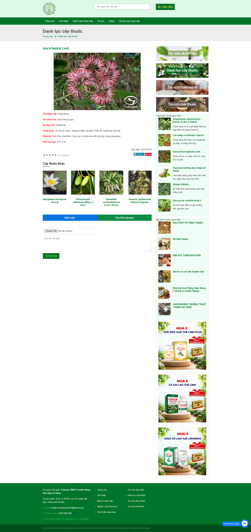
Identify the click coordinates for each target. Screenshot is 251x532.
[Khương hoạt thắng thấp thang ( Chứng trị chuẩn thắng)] (164, 293)
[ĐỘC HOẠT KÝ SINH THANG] (164, 228)
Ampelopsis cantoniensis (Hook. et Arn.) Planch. (186, 120)
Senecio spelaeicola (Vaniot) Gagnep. (140, 201)
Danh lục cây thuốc (68, 36)
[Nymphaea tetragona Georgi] (55, 196)
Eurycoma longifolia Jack (186, 151)
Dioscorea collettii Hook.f (187, 200)
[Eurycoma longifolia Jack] (164, 157)
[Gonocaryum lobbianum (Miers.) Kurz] (83, 196)
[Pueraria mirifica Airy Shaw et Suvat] (164, 173)
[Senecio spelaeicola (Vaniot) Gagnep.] (140, 196)
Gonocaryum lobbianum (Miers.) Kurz (83, 202)
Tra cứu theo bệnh (136, 501)
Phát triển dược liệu (106, 512)
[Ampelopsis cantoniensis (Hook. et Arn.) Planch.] (164, 124)
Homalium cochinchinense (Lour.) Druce (111, 202)
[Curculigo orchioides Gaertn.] (164, 140)
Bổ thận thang (180, 239)
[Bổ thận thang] (164, 244)
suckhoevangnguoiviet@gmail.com (67, 507)
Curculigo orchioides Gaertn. (189, 135)
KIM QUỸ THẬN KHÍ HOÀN (187, 255)
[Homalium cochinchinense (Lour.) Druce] (111, 196)
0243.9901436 (65, 513)
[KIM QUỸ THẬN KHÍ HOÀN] (164, 260)
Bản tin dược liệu (105, 501)
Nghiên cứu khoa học (107, 506)
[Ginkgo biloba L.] (164, 189)
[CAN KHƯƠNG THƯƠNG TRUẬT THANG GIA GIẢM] (164, 309)
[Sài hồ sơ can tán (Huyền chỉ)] (164, 277)
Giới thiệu (101, 495)
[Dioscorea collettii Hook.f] (164, 206)
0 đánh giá (63, 155)
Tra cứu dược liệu (51, 8)
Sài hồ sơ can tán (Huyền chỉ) (188, 271)
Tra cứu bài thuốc (136, 506)
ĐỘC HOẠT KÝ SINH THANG (188, 222)
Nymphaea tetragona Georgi (54, 201)
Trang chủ (102, 489)
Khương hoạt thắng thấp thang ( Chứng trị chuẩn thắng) (189, 289)
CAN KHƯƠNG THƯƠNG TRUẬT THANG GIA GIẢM (189, 306)
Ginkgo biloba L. (181, 184)
